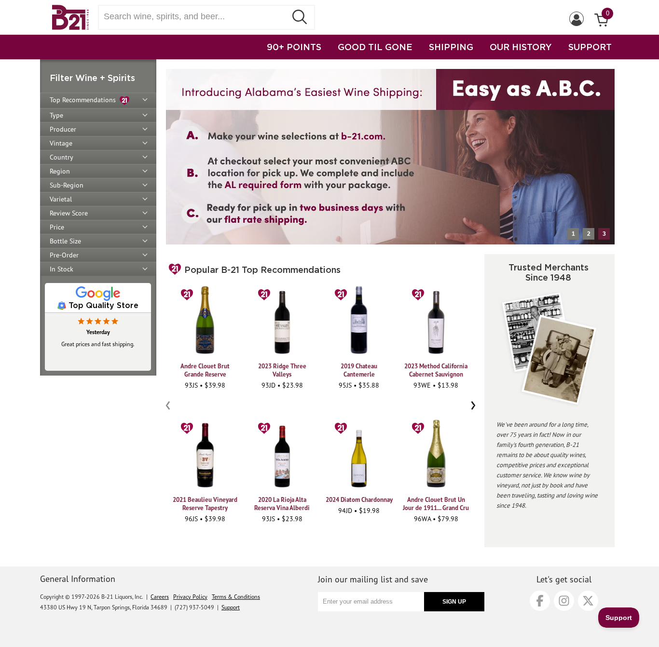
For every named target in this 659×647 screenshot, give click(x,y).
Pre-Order (64, 255)
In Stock (61, 269)
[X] (588, 601)
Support (230, 607)
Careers (160, 596)
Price (57, 227)
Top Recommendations (85, 99)
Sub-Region (66, 185)
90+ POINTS (294, 47)
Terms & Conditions (236, 596)
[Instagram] (564, 601)
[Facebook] (540, 601)
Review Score (69, 213)
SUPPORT (590, 47)
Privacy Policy (190, 596)
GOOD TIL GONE (375, 47)
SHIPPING (451, 47)
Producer (63, 129)
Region (60, 171)
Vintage (61, 143)
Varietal (61, 199)
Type (56, 115)
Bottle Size (65, 241)
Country (61, 157)
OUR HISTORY (521, 47)
